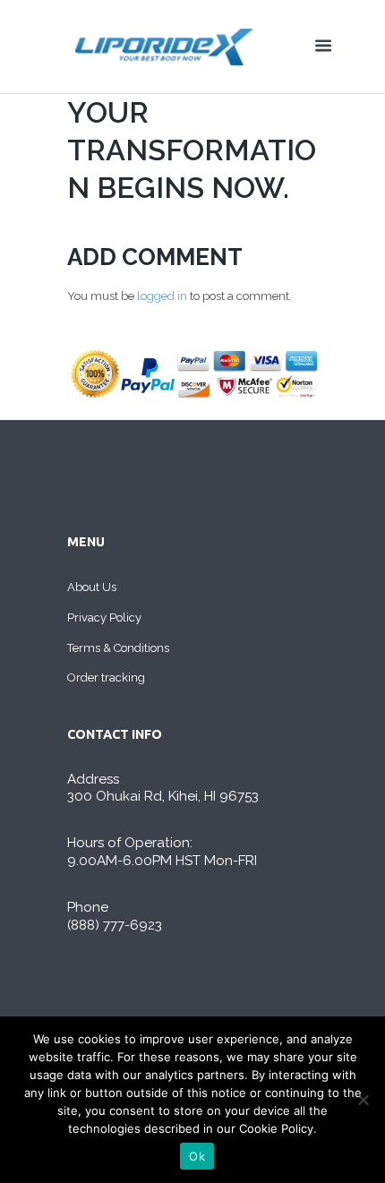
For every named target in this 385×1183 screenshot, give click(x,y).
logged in (162, 296)
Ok (197, 1156)
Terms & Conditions (118, 648)
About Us (91, 587)
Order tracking (106, 677)
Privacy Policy (104, 617)
